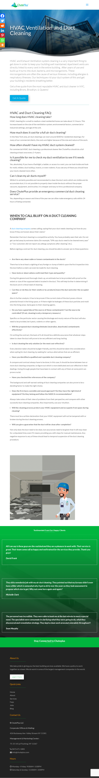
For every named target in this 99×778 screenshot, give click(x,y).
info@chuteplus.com (20, 752)
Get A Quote (19, 98)
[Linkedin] (2, 30)
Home (12, 692)
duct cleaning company (21, 228)
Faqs (12, 702)
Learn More (17, 677)
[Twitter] (2, 20)
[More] (2, 45)
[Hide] (1, 50)
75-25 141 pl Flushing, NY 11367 (23, 743)
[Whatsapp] (2, 40)
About (12, 695)
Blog (12, 708)
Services (13, 698)
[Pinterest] (2, 35)
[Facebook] (2, 15)
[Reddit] (2, 25)
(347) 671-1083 (18, 749)
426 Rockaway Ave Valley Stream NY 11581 (28, 733)
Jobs (12, 705)
